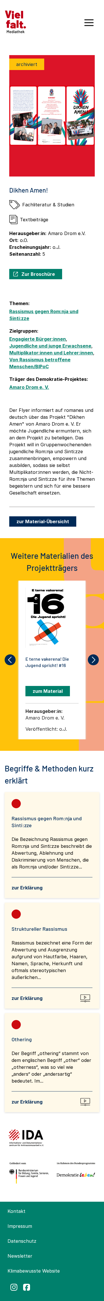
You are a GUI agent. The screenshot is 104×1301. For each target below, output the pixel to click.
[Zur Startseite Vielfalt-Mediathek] (15, 21)
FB (26, 1287)
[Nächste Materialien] (93, 660)
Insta (13, 1287)
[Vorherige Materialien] (10, 660)
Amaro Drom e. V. (29, 387)
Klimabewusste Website (34, 1271)
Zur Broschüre (38, 274)
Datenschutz (22, 1241)
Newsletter (20, 1256)
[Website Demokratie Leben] (74, 1173)
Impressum (20, 1226)
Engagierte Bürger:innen (37, 339)
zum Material (48, 691)
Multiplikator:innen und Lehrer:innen (51, 353)
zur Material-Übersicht (42, 521)
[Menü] (89, 24)
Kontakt (16, 1211)
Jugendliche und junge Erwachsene (50, 346)
